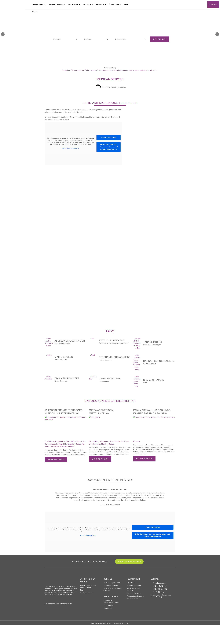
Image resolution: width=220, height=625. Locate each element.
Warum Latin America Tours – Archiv (88, 586)
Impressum (107, 608)
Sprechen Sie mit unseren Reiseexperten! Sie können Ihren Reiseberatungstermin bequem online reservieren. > (110, 70)
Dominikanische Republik (55, 444)
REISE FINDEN (159, 39)
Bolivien (63, 446)
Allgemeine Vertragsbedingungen (111, 601)
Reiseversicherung (110, 585)
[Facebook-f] (51, 599)
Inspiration (74, 4)
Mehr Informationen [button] (70, 148)
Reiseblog (131, 583)
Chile (83, 441)
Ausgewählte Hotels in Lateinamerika (135, 597)
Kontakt (213, 5)
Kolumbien (75, 441)
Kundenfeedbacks (87, 593)
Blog (126, 4)
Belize (78, 444)
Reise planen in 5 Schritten (133, 589)
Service (100, 4)
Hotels (87, 4)
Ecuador (70, 444)
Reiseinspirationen (134, 585)
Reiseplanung (56, 4)
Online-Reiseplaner (134, 593)
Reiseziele (38, 4)
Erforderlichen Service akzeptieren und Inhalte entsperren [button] (108, 147)
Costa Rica (49, 441)
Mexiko (71, 446)
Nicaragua (55, 446)
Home (34, 11)
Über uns (114, 4)
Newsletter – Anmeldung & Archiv (112, 589)
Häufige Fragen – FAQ (112, 583)
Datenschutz (108, 605)
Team (82, 590)
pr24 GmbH (125, 623)
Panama (96, 444)
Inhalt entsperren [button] (108, 137)
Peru (68, 441)
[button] (3, 34)
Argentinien (60, 441)
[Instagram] (46, 599)
